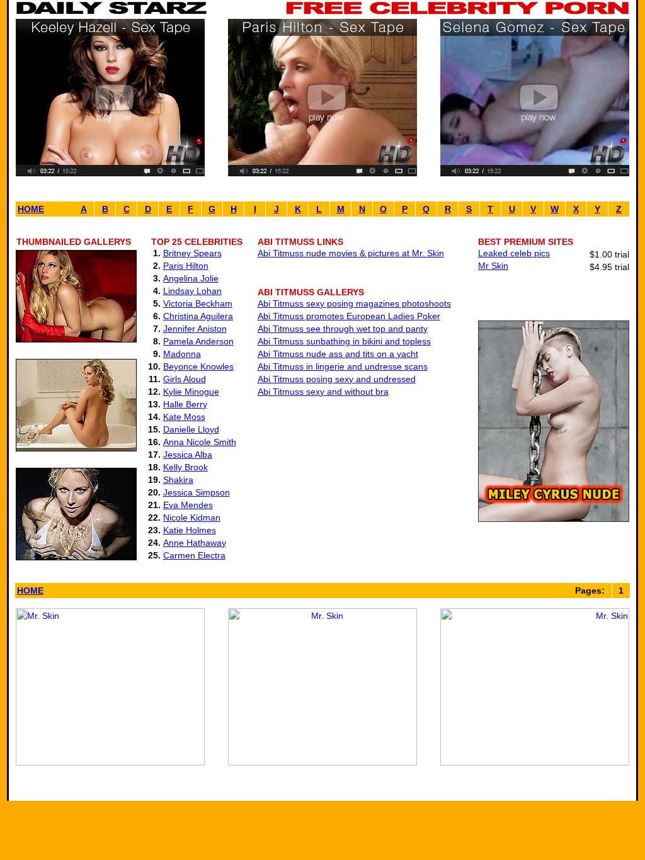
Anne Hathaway (194, 543)
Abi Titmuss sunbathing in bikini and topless (344, 341)
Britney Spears (192, 253)
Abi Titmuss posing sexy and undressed (337, 379)
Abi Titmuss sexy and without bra (323, 392)
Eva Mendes (188, 505)
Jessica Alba (187, 455)
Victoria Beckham (197, 303)
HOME (31, 209)
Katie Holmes (189, 530)
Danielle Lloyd (191, 429)
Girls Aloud (184, 379)
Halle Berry (185, 404)
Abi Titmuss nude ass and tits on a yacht (338, 354)
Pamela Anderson (198, 341)
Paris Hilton (185, 266)
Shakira (178, 480)
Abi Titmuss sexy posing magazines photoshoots (354, 303)
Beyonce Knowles (198, 366)
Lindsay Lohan (192, 291)
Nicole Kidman (191, 517)
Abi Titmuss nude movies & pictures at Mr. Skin (351, 253)
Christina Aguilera (198, 316)
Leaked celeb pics (514, 253)
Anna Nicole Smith (199, 442)
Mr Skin (493, 266)
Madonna (182, 354)
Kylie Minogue (191, 392)
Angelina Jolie (191, 278)
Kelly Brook (185, 467)
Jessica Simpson (196, 492)
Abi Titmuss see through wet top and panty (343, 329)
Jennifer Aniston (195, 329)
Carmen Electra (194, 555)
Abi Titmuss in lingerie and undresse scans (343, 366)
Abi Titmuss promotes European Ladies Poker (349, 316)
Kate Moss (184, 417)
